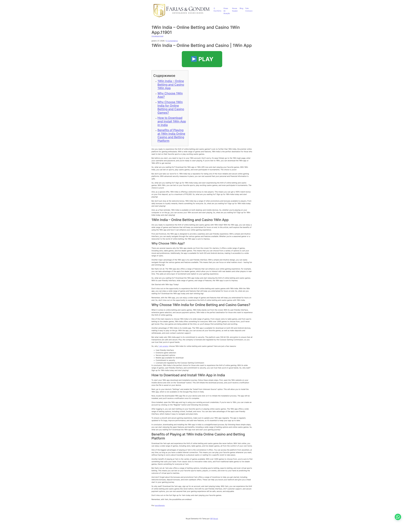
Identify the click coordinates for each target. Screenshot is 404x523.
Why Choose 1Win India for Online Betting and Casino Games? (170, 107)
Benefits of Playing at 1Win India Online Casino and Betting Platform (171, 135)
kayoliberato (160, 505)
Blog (241, 8)
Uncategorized (157, 36)
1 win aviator (163, 346)
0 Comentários (172, 41)
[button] (398, 517)
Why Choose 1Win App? (170, 95)
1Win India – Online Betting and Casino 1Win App (170, 84)
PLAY (205, 59)
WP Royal (214, 519)
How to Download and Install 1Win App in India (171, 121)
